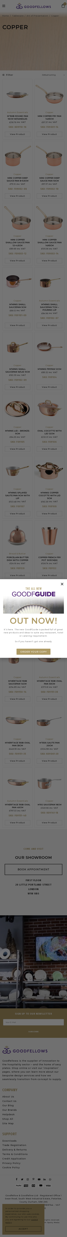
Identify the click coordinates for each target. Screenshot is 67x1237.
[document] (33, 618)
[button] (62, 584)
